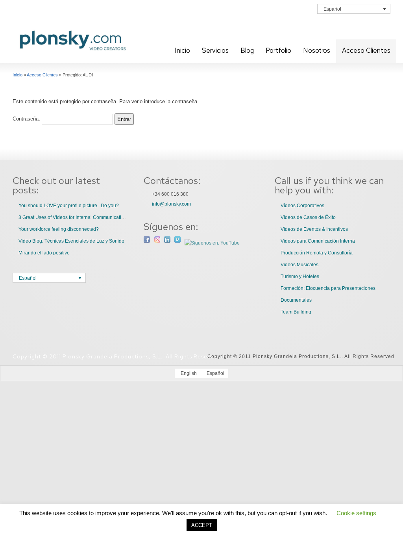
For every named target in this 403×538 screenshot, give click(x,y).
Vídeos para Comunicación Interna (318, 241)
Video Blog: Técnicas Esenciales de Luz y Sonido (71, 241)
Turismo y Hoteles (300, 276)
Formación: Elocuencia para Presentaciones (328, 288)
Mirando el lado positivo (44, 253)
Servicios (215, 50)
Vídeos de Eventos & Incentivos (314, 229)
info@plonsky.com (171, 204)
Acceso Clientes (366, 50)
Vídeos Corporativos (302, 205)
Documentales (296, 300)
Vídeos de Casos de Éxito (308, 217)
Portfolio (278, 50)
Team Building (296, 312)
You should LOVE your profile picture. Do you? (68, 205)
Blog (247, 50)
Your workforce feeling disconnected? (58, 229)
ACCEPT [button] (201, 525)
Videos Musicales (299, 264)
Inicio (182, 50)
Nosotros (316, 50)
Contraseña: (27, 119)
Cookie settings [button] (356, 513)
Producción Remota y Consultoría (317, 253)
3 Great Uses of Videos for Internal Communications (73, 217)
